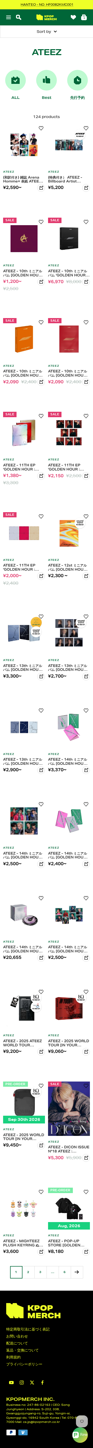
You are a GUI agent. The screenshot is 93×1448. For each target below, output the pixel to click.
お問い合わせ (17, 1336)
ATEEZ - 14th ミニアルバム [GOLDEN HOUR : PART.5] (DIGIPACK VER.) (68, 949)
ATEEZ (8, 172)
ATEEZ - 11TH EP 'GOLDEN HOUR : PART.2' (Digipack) (65, 467)
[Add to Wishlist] (41, 128)
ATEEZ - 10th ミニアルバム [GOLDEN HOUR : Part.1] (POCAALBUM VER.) (68, 373)
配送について (17, 1343)
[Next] (77, 1272)
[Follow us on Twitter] (32, 1382)
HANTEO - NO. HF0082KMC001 (47, 4)
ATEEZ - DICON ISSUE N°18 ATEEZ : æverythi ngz (68, 1149)
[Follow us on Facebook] (42, 1382)
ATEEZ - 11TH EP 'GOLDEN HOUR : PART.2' (19, 467)
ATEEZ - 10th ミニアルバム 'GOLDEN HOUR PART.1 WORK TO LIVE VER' (67, 273)
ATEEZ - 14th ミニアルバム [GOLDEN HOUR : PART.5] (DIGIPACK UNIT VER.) (23, 855)
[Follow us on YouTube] (11, 1382)
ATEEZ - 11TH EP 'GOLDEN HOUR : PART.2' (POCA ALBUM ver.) (19, 567)
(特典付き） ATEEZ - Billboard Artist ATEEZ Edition (65, 179)
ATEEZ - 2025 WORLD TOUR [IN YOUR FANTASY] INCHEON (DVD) (68, 1043)
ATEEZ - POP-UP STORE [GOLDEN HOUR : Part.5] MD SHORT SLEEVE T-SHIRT (65, 1243)
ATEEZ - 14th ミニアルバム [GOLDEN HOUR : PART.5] (68, 761)
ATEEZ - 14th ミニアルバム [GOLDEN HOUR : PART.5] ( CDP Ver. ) (23, 949)
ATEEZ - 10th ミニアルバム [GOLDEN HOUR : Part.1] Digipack (23, 273)
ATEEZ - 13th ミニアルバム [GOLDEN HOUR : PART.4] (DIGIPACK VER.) (68, 668)
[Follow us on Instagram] (22, 1382)
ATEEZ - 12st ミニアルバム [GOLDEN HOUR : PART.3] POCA (68, 567)
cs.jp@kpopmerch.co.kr (41, 1422)
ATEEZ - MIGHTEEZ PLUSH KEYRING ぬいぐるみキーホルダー (22, 1243)
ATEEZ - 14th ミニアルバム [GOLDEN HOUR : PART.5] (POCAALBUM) (68, 855)
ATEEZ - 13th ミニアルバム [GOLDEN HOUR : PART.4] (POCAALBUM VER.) (23, 761)
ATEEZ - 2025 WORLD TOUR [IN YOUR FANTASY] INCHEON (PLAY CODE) (23, 1137)
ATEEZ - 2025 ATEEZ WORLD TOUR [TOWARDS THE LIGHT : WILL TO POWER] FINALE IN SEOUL (22, 1043)
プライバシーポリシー (24, 1364)
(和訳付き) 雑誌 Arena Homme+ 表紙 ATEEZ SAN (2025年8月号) (22, 179)
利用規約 (13, 1357)
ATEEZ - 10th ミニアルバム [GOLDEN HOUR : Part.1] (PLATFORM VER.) (23, 373)
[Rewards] (80, 1435)
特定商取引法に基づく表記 (28, 1329)
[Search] (18, 17)
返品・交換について (22, 1350)
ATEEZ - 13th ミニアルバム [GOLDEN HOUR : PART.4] (23, 668)
